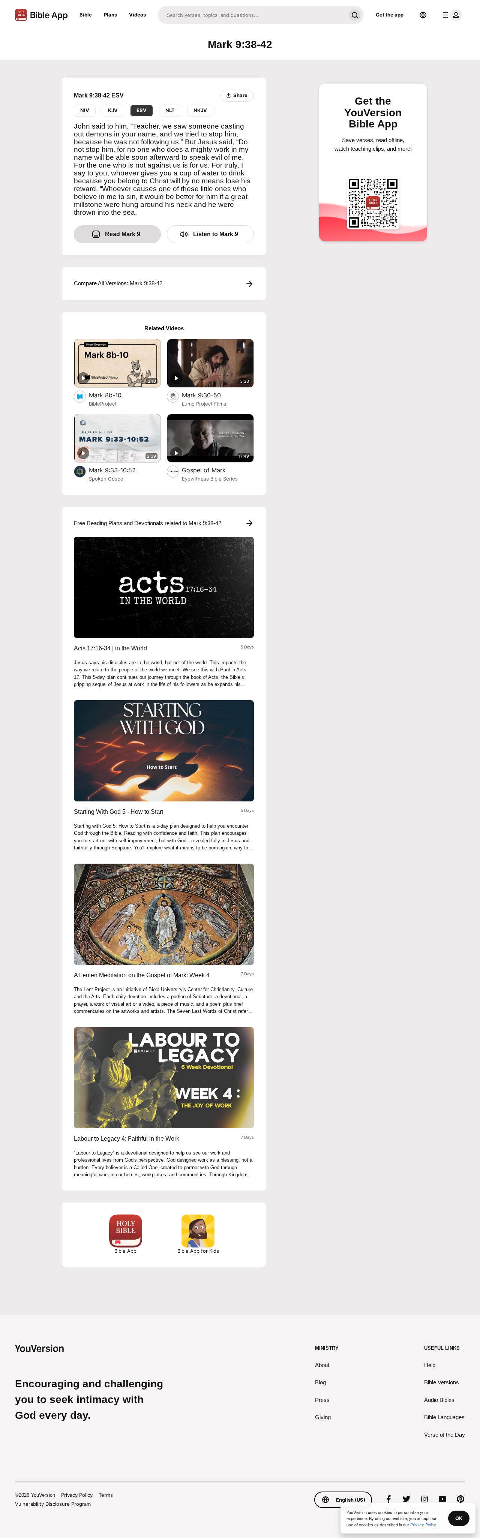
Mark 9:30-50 (209, 395)
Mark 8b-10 (112, 395)
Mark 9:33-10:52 (120, 470)
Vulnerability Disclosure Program (53, 1504)
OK (458, 1518)
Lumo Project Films (204, 404)
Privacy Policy (77, 1495)
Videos (137, 15)
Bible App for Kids (198, 1251)
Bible (86, 15)
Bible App (125, 1251)
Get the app (390, 15)
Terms (106, 1495)
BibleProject (103, 404)
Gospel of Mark (212, 470)
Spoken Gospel (106, 479)
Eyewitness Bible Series (210, 479)
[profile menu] (450, 14)
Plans (110, 15)
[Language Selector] (423, 14)
